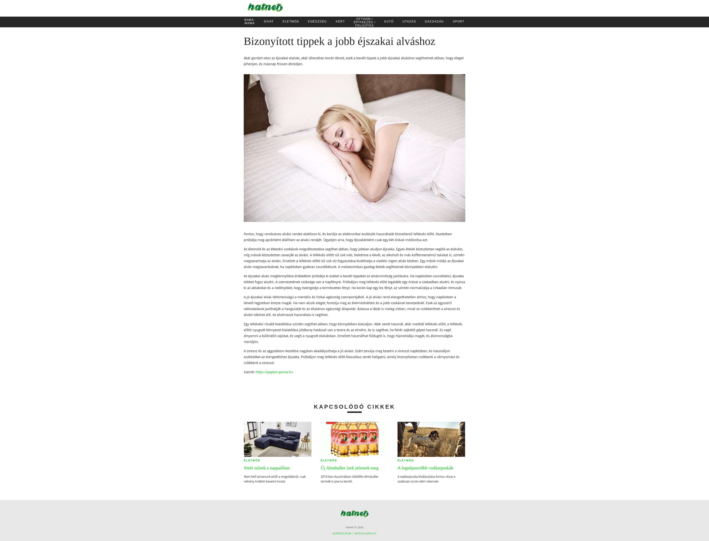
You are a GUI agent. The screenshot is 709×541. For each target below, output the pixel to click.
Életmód (252, 460)
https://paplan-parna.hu (274, 372)
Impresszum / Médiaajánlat (354, 533)
